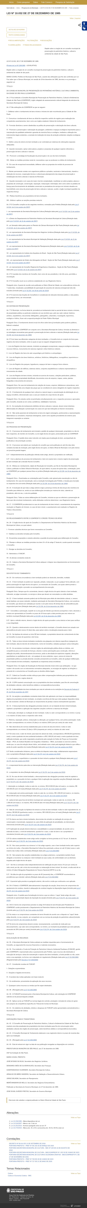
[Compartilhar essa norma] (79, 26)
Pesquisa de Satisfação (65, 2)
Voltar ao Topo (76, 1117)
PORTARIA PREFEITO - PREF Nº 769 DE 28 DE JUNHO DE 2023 (31, 1159)
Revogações (46, 40)
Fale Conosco (46, 2)
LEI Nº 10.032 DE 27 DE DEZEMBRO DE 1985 (53, 8)
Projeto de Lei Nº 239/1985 (16, 65)
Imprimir (78, 18)
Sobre (35, 2)
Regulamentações (17, 40)
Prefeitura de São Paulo (15, 1189)
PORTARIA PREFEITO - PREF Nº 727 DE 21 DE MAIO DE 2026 (30, 1161)
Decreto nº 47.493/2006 (30, 960)
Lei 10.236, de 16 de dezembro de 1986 (53, 483)
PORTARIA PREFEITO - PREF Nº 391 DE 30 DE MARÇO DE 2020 (31, 1146)
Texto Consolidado (16, 35)
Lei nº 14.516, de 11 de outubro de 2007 (23, 221)
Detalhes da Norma (17, 29)
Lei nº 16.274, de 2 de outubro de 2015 (58, 747)
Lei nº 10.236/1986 (52, 851)
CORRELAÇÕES (15, 45)
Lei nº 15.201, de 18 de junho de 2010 (35, 290)
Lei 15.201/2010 (16, 1125)
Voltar (72, 18)
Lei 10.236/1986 (16, 1121)
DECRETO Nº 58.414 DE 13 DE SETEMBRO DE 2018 (27, 1143)
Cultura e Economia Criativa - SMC (19, 1175)
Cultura (10, 1173)
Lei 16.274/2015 (16, 1128)
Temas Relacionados (32, 45)
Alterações (33, 40)
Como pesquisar (23, 2)
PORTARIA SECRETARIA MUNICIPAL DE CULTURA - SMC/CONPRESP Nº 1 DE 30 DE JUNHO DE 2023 (44, 1152)
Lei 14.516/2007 (16, 1123)
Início (11, 2)
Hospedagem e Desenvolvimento (70, 1205)
